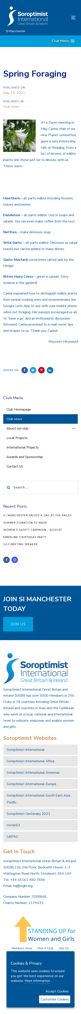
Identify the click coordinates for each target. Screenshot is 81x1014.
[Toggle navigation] (64, 17)
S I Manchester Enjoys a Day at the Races (37, 515)
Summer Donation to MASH (25, 522)
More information (37, 981)
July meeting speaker (20, 544)
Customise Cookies (55, 999)
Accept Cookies (57, 991)
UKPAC (12, 836)
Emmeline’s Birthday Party (25, 537)
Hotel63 (13, 825)
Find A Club (45, 948)
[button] (63, 41)
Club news (11, 106)
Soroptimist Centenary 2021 (28, 813)
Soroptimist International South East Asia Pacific (38, 799)
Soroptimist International (26, 749)
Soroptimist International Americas (33, 772)
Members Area (22, 948)
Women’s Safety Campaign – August (32, 530)
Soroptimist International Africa (30, 761)
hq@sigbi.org (23, 885)
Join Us (64, 948)
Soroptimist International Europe (31, 784)
